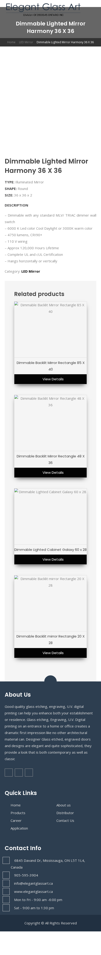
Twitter (19, 773)
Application (19, 828)
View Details (53, 379)
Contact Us (65, 820)
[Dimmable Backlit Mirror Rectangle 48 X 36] (50, 423)
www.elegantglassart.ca (33, 891)
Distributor (65, 812)
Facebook (9, 773)
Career (16, 820)
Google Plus (29, 773)
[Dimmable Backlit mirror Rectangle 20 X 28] (50, 603)
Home (11, 42)
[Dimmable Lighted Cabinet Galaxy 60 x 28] (50, 516)
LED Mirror (26, 42)
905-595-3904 (26, 875)
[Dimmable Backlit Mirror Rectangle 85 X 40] (50, 330)
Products (18, 812)
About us (63, 805)
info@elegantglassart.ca (33, 883)
